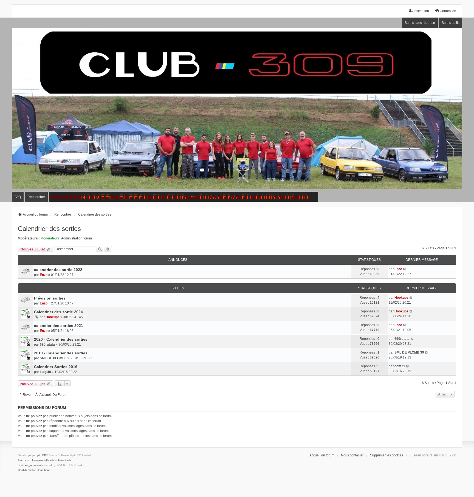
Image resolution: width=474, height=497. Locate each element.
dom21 (399, 366)
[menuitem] (27, 470)
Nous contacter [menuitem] (352, 455)
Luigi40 (45, 372)
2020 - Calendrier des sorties (61, 339)
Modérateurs (50, 238)
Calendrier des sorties (49, 228)
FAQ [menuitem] (18, 197)
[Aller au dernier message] (405, 269)
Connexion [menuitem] (448, 11)
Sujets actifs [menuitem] (450, 23)
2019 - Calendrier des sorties (61, 353)
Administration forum (76, 238)
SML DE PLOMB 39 (54, 358)
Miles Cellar (65, 460)
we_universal (33, 465)
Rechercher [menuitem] (36, 197)
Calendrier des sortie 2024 (58, 312)
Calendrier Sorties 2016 (55, 367)
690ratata (47, 344)
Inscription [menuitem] (421, 11)
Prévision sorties (50, 298)
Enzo (43, 275)
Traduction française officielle (36, 460)
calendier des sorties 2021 (58, 325)
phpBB (41, 455)
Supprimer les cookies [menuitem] (386, 455)
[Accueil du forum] (237, 110)
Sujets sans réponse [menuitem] (420, 23)
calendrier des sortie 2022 (58, 269)
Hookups (401, 298)
